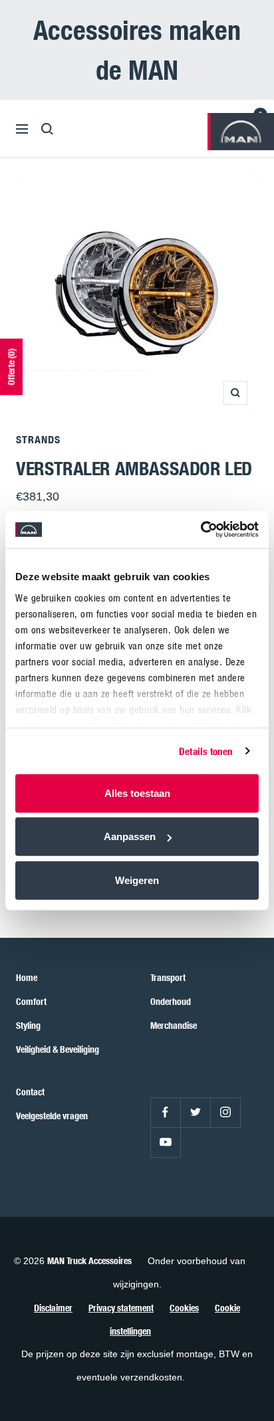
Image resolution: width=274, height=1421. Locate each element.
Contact (30, 1091)
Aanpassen (130, 836)
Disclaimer (53, 1307)
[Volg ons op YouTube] (165, 1142)
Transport (168, 977)
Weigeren (137, 879)
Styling (28, 1025)
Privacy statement (121, 1307)
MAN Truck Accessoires (89, 1260)
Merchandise (173, 1025)
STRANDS (38, 439)
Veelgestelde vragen (52, 1115)
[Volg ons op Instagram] (225, 1112)
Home (26, 977)
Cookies (184, 1307)
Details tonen (206, 751)
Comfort (31, 1001)
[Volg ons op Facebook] (165, 1112)
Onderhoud (170, 1001)
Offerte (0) (11, 366)
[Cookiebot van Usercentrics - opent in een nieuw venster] (200, 529)
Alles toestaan (137, 792)
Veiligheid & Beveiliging (57, 1049)
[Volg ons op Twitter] (195, 1112)
